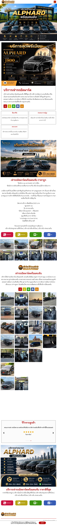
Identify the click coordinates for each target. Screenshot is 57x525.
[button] (55, 2)
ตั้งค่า (36, 523)
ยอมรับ (42, 522)
